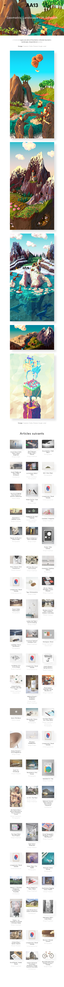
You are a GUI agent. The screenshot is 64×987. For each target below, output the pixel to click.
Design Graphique (32, 456)
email (44, 46)
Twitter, (31, 46)
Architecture (16, 477)
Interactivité (32, 522)
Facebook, (26, 46)
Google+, (40, 46)
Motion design (16, 498)
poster (40, 42)
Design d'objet (16, 457)
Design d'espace (16, 570)
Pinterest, (35, 46)
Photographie (48, 454)
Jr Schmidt (16, 40)
